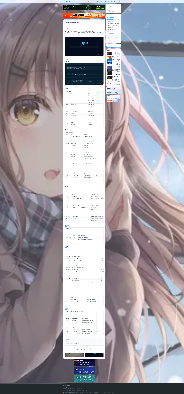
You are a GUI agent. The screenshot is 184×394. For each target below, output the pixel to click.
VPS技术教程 (101, 1)
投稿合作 (111, 1)
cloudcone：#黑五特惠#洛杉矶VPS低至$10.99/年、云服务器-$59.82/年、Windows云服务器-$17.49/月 (115, 80)
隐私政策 (68, 385)
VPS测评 (91, 1)
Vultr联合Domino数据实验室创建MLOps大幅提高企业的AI (116, 67)
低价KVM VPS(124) (111, 23)
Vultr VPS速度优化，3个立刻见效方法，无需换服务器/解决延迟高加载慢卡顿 (116, 63)
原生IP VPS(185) (110, 21)
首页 (88, 1)
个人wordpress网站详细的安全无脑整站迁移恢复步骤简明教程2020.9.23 (116, 70)
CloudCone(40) (110, 27)
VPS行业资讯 (107, 1)
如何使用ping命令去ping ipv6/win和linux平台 (115, 77)
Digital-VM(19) (110, 39)
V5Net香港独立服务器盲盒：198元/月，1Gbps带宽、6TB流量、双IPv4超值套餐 (116, 60)
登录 (119, 1)
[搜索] (115, 1)
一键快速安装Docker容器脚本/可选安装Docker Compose (116, 73)
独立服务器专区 (117, 61)
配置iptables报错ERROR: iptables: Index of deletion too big (116, 57)
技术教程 (72, 24)
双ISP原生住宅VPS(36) (111, 29)
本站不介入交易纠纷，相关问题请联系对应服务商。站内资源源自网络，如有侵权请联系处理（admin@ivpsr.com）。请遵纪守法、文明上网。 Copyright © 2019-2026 (90, 392)
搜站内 (110, 47)
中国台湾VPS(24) (110, 37)
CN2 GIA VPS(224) (111, 19)
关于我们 (64, 385)
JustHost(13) (115, 41)
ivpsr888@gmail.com (110, 6)
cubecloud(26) (110, 35)
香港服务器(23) (116, 37)
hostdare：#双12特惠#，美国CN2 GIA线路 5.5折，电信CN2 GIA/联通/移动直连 (116, 83)
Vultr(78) (109, 25)
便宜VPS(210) (117, 19)
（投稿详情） (116, 6)
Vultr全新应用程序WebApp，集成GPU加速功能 (116, 53)
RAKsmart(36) (110, 31)
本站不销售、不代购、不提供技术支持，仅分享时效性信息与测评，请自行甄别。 (77, 390)
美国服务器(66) (114, 25)
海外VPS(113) (117, 23)
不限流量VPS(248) (110, 17)
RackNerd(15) (116, 39)
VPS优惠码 (96, 1)
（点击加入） (109, 11)
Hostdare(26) (116, 35)
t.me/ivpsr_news (109, 8)
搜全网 (118, 47)
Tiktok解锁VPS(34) (111, 33)
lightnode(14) (110, 41)
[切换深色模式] (117, 1)
